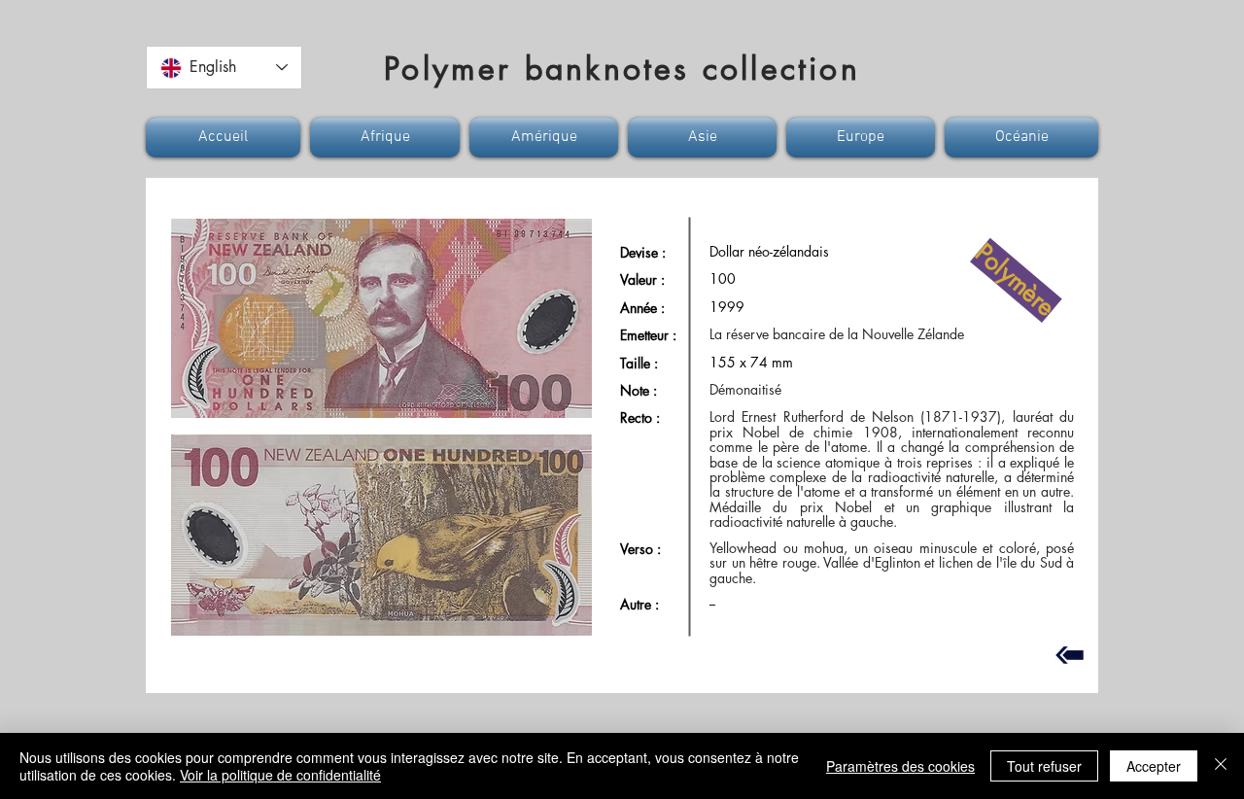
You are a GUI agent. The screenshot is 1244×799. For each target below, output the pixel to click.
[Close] (1220, 765)
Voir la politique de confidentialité (280, 774)
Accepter (1153, 766)
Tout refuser (1044, 766)
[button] (225, 137)
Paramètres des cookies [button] (900, 766)
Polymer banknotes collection (622, 68)
